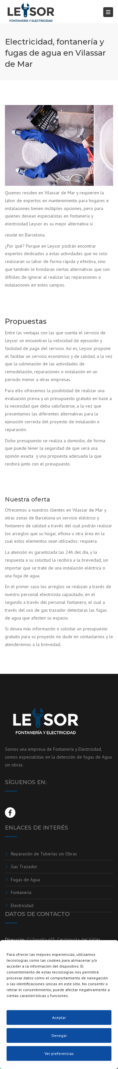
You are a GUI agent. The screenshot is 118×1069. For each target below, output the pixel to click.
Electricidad (22, 905)
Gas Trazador (24, 866)
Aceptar (59, 1017)
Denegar (59, 1035)
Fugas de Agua (25, 880)
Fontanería (21, 892)
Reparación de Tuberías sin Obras (44, 854)
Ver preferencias (59, 1053)
